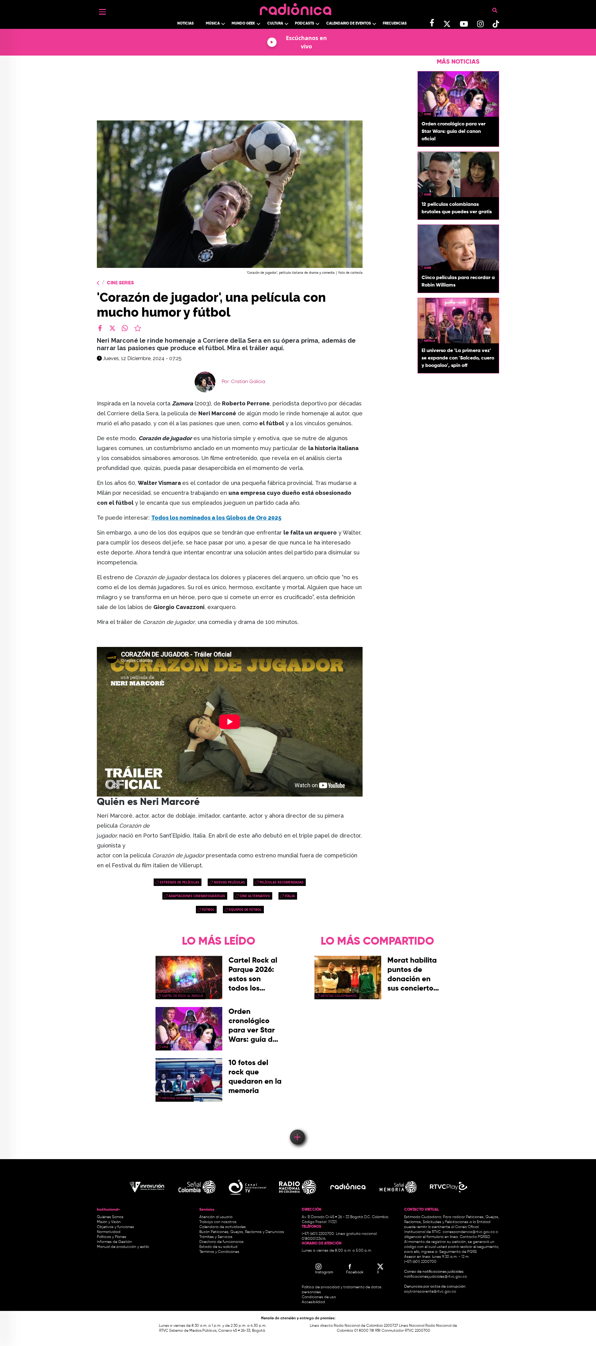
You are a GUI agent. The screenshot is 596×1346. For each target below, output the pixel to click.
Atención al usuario (216, 1217)
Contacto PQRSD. (475, 1237)
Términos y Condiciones (219, 1252)
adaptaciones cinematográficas (197, 896)
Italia (290, 896)
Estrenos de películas (179, 882)
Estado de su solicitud (218, 1247)
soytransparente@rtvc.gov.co (430, 1292)
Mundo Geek (243, 23)
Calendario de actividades (222, 1227)
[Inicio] (295, 7)
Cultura (275, 23)
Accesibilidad (314, 1302)
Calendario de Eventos (348, 23)
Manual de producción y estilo (123, 1247)
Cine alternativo (255, 896)
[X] (112, 328)
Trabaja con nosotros (218, 1222)
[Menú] (102, 11)
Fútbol (208, 909)
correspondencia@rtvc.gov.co (469, 1232)
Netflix (429, 340)
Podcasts (304, 23)
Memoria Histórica (176, 1098)
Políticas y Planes (111, 1237)
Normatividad (108, 1232)
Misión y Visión (109, 1222)
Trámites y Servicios (216, 1237)
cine (427, 114)
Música (213, 23)
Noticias (185, 23)
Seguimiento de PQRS (458, 1252)
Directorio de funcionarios (221, 1242)
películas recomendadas (282, 882)
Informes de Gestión (114, 1242)
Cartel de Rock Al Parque (182, 995)
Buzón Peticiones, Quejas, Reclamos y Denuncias (241, 1232)
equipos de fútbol (245, 909)
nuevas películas (229, 882)
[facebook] (100, 328)
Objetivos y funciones (115, 1227)
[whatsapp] (125, 328)
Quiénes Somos (110, 1217)
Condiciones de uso (319, 1297)
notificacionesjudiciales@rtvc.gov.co (435, 1277)
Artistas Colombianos (339, 995)
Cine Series (120, 283)
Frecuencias (395, 23)
